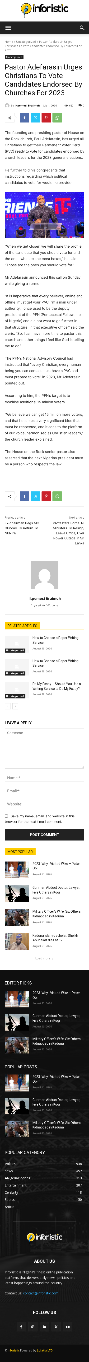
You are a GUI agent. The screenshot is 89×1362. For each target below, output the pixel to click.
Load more (42, 958)
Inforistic (13, 1350)
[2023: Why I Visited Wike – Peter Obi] (17, 870)
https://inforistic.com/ (44, 605)
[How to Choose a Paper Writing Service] (17, 644)
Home (9, 42)
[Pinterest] (46, 117)
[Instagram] (32, 1326)
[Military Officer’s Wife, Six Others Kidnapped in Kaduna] (17, 917)
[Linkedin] (44, 1326)
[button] (8, 27)
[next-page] (15, 706)
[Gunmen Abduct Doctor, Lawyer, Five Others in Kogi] (17, 893)
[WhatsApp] (57, 117)
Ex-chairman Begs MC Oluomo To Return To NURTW (22, 528)
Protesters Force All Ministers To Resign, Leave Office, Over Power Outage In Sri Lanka (68, 533)
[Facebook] (24, 117)
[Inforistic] (44, 11)
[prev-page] (8, 706)
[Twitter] (35, 117)
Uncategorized (26, 42)
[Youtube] (67, 1326)
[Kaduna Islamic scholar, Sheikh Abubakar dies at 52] (17, 941)
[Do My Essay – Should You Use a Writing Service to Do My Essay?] (17, 690)
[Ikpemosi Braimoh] (8, 105)
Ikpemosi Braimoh (27, 105)
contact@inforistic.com (40, 1293)
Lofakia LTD (45, 1350)
